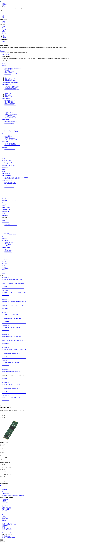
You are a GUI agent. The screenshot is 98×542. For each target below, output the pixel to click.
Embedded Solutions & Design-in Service (8, 165)
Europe (3, 21)
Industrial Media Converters (8, 101)
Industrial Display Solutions (6, 198)
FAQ (3, 519)
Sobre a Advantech (5, 240)
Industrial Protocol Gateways (9, 102)
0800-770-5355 (5, 502)
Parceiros (3, 213)
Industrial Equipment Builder (6, 175)
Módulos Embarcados (8, 72)
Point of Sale (6, 188)
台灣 (3, 34)
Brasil (4, 6)
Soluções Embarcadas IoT (8, 79)
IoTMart (3, 267)
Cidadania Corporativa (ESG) (7, 508)
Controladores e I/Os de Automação (10, 88)
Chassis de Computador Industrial (9, 111)
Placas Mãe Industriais (8, 115)
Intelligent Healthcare (5, 133)
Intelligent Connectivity (5, 98)
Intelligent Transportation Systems (7, 180)
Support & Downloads (5, 222)
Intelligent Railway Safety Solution (10, 183)
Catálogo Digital (5, 518)
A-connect (4, 520)
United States (4, 12)
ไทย (3, 35)
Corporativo (4, 238)
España (3, 22)
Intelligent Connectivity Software (9, 103)
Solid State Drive (5, 272)
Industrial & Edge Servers (6, 173)
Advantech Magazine (7, 244)
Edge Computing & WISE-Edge (7, 160)
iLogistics (3, 196)
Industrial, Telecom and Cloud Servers (10, 121)
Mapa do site (4, 535)
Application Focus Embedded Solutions (10, 67)
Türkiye (3, 36)
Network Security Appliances (9, 123)
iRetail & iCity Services (5, 185)
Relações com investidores (6, 247)
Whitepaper (4, 514)
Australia (3, 26)
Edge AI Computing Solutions (9, 162)
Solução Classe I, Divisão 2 (8, 93)
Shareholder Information (8, 252)
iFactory (3, 169)
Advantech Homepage (4, 0)
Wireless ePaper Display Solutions (10, 80)
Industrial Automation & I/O (6, 84)
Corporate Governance (8, 250)
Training (5, 257)
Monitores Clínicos (7, 137)
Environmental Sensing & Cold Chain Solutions (12, 145)
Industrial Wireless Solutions (9, 71)
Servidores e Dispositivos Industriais (10, 105)
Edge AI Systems (7, 163)
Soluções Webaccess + (8, 95)
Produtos (3, 63)
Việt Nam (4, 37)
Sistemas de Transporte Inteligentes (10, 117)
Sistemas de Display (7, 76)
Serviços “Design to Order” (6, 209)
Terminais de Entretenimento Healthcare (10, 139)
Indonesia (4, 29)
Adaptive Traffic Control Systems (9, 182)
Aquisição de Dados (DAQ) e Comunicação (11, 86)
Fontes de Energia (7, 157)
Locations (6, 258)
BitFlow (5, 204)
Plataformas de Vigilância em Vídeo (10, 130)
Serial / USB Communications (9, 104)
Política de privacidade (6, 536)
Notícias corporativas (5, 506)
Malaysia (3, 32)
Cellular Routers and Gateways (9, 100)
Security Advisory (5, 236)
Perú (3, 17)
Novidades (4, 517)
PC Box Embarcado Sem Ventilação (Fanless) (11, 73)
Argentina (4, 14)
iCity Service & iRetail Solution (9, 149)
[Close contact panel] (0, 485)
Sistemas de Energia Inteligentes (9, 138)
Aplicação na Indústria (6, 515)
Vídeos (3, 516)
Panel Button (2, 51)
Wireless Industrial (7, 106)
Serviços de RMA (7, 224)
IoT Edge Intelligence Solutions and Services (8, 200)
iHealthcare (4, 171)
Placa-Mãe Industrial (7, 74)
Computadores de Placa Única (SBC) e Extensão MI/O (13, 68)
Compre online (5, 499)
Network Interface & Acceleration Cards (11, 122)
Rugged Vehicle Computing (6, 532)
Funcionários (4, 263)
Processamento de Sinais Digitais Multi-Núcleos (12, 131)
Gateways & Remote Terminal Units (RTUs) (11, 89)
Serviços (3, 205)
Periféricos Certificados (5, 155)
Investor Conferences (7, 251)
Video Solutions (4, 202)
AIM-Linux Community (8, 232)
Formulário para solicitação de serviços (10, 225)
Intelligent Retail (4, 147)
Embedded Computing (5, 65)
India (3, 28)
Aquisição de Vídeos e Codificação (10, 129)
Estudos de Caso (5, 513)
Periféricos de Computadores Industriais (10, 114)
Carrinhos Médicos (7, 135)
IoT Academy (6, 231)
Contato (3, 265)
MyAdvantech (4, 4)
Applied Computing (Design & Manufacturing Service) (10, 82)
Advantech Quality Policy (6, 211)
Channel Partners (5, 215)
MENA (3, 41)
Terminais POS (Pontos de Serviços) (10, 151)
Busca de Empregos (5, 509)
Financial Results (7, 249)
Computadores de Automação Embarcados (11, 87)
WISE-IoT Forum (7, 233)
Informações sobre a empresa (9, 242)
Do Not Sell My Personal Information (8, 537)
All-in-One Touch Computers (9, 187)
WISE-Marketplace (5, 268)
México (3, 13)
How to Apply (6, 259)
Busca (3, 5)
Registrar (3, 3)
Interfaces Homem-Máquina (9, 90)
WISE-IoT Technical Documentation (10, 234)
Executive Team (7, 243)
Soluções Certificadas (7, 94)
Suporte (3, 220)
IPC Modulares (6, 113)
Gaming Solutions (5, 194)
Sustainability (4, 261)
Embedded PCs (6, 70)
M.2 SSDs (4, 273)
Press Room (6, 245)
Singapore (4, 33)
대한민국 (4, 31)
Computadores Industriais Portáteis (10, 144)
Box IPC (5, 110)
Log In (7, 3)
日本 (3, 30)
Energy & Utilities (5, 167)
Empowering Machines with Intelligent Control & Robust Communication (16, 177)
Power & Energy (7, 92)
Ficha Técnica (2, 419)
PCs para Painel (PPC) (8, 91)
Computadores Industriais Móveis (9, 143)
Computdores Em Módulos (8, 69)
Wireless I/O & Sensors (8, 96)
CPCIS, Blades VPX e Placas (9, 112)
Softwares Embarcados (8, 77)
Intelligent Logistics (5, 141)
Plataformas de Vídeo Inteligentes (9, 116)
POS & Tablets (6, 150)
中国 (3, 27)
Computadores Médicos (8, 136)
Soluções (3, 158)
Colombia (4, 16)
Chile (3, 15)
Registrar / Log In (5, 54)
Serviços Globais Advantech (6, 207)
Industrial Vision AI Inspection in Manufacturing (12, 178)
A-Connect (4, 269)
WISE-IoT (6, 219)
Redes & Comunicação (5, 119)
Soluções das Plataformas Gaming (9, 78)
